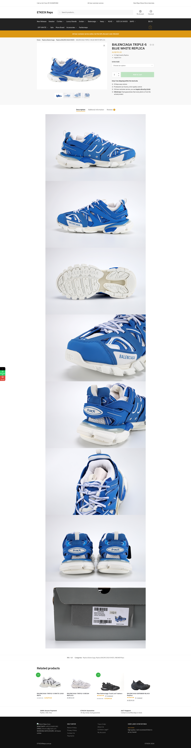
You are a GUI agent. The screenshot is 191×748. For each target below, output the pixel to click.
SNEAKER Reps (119, 658)
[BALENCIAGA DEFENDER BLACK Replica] (140, 682)
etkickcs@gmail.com (49, 729)
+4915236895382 (52, 726)
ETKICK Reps (45, 12)
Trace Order (102, 724)
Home (39, 40)
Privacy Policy (72, 730)
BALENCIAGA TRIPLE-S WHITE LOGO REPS (50, 694)
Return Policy (72, 728)
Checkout (151, 14)
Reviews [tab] (110, 110)
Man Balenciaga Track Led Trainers (109, 693)
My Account (140, 14)
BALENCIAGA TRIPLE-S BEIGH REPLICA (78, 694)
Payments (70, 736)
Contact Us (71, 733)
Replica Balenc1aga (48, 40)
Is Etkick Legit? (103, 730)
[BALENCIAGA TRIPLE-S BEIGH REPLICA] (80, 682)
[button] (104, 45)
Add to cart (137, 75)
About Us (101, 727)
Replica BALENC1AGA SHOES (65, 40)
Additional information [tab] (96, 110)
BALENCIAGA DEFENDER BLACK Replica (138, 694)
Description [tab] (80, 110)
